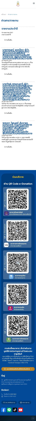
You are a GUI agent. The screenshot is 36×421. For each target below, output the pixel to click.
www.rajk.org (25, 402)
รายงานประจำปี (10, 28)
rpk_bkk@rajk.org (10, 402)
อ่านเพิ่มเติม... (8, 40)
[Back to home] (18, 3)
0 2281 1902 (12, 394)
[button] (34, 3)
